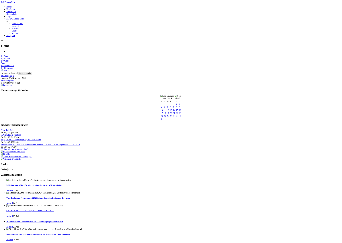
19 (168, 113)
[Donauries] (6, 85)
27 (171, 116)
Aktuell (9, 190)
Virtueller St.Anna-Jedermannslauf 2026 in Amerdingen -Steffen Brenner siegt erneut (38, 198)
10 (162, 110)
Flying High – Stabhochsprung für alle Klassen (21, 140)
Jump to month (7, 65)
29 (177, 116)
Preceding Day (7, 75)
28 (174, 116)
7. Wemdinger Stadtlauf (11, 135)
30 (180, 116)
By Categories (7, 68)
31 (162, 119)
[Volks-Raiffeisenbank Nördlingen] (16, 156)
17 (162, 113)
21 (174, 113)
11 (165, 110)
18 (165, 113)
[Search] (5, 70)
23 (180, 113)
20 (171, 113)
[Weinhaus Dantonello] (11, 159)
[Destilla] (5, 154)
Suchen (4, 169)
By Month (5, 58)
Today (3, 63)
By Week (5, 61)
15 (177, 110)
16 (180, 110)
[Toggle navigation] (2, 40)
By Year (4, 56)
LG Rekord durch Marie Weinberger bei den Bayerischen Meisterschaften (34, 185)
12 (168, 110)
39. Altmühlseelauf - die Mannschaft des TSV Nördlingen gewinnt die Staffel (34, 222)
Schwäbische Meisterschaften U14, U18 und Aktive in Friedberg (30, 211)
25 (165, 116)
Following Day (7, 80)
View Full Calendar (9, 130)
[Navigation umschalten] (7, 21)
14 (174, 110)
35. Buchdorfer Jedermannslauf (14, 149)
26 (168, 116)
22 (177, 113)
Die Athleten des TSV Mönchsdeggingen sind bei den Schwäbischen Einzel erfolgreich (38, 234)
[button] (15, 19)
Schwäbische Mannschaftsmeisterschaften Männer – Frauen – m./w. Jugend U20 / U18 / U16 (40, 144)
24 (162, 116)
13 (171, 110)
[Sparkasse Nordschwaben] (13, 152)
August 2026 (170, 97)
